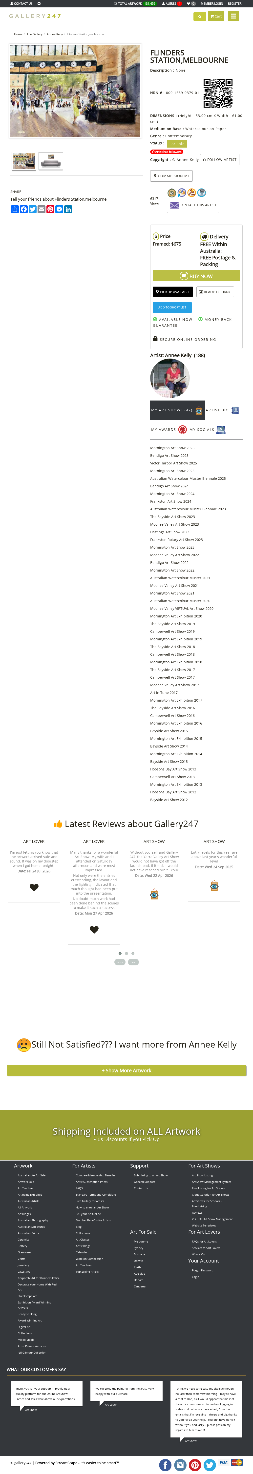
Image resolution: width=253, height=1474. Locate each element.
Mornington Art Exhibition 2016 (176, 723)
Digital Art (24, 1327)
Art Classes (82, 1239)
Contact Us (141, 1188)
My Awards (164, 429)
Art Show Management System (211, 1182)
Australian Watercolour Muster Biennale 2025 (188, 478)
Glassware (24, 1252)
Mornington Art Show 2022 (172, 570)
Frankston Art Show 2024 (170, 501)
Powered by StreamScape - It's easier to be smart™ (77, 1462)
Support (139, 1165)
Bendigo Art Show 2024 (169, 486)
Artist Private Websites (32, 1346)
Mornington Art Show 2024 (172, 493)
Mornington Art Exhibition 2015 (176, 738)
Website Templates (204, 1225)
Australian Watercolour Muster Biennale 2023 (188, 509)
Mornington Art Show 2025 (172, 470)
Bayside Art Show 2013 (169, 761)
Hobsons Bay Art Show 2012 (173, 792)
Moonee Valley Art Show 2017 (174, 685)
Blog (79, 1226)
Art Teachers (25, 1188)
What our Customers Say (36, 1369)
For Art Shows (204, 1165)
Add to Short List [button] (172, 307)
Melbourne (141, 1241)
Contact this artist (198, 205)
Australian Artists (28, 1201)
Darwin (138, 1261)
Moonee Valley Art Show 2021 (174, 585)
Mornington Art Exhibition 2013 (176, 784)
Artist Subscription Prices (91, 1182)
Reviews (197, 1212)
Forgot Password (202, 1270)
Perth (137, 1267)
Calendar (81, 1252)
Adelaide (139, 1273)
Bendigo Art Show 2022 (169, 562)
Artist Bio (218, 410)
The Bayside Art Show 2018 (172, 646)
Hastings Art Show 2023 (169, 532)
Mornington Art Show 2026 (172, 447)
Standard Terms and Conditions (96, 1194)
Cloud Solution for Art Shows (210, 1194)
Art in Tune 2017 (164, 692)
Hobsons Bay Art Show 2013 (173, 769)
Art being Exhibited (30, 1194)
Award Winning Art (30, 1320)
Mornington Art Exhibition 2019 (176, 639)
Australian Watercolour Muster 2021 (180, 577)
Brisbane (139, 1254)
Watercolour (196, 128)
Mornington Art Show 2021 (172, 593)
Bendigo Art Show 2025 (169, 455)
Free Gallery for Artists (90, 1201)
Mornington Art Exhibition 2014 (176, 753)
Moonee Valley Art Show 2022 (174, 555)
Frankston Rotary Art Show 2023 (176, 539)
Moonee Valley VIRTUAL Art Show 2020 (181, 608)
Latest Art (24, 1271)
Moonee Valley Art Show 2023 (174, 524)
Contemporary (178, 136)
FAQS (79, 1188)
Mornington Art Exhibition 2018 (176, 662)
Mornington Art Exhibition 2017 (176, 700)
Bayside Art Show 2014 (169, 746)
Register (234, 3)
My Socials (203, 429)
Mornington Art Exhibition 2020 (176, 616)
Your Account (203, 1260)
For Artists (84, 1165)
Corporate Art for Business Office (39, 1278)
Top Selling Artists (87, 1271)
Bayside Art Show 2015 (169, 730)
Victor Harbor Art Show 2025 (173, 463)
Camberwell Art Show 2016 (172, 715)
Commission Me (173, 175)
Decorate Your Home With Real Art (37, 1287)
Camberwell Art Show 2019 (172, 631)
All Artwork (25, 1207)
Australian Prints (28, 1233)
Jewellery (23, 1265)
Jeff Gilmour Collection (32, 1352)
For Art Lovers (204, 1231)
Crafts (21, 1259)
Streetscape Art (27, 1296)
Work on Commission (89, 1259)
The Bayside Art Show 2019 (172, 623)
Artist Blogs (83, 1246)
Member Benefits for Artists (93, 1220)
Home (18, 34)
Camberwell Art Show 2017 (172, 677)
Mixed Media (26, 1339)
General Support (144, 1182)
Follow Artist (221, 159)
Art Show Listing (202, 1175)
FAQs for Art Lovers (204, 1241)
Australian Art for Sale (31, 1175)
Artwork (23, 1165)
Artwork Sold (26, 1182)
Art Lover (34, 841)
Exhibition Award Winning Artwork (34, 1305)
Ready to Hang (27, 1314)
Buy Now (200, 276)
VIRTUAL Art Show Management (212, 1219)
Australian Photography (33, 1220)
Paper (220, 128)
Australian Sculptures (31, 1226)
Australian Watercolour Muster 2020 (180, 600)
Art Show (154, 841)
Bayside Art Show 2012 (169, 799)
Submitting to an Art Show (151, 1175)
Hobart (138, 1280)
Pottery (22, 1246)
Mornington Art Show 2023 (172, 547)
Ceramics (23, 1239)
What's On (198, 1254)
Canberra (140, 1286)
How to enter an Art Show (92, 1207)
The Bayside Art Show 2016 (172, 708)
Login (195, 1277)
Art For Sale (143, 1231)
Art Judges (24, 1214)
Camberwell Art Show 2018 (172, 654)
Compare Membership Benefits (95, 1175)
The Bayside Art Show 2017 (172, 669)
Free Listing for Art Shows (208, 1188)
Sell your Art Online (88, 1214)
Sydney (138, 1248)
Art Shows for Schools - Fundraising (207, 1203)
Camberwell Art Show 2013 (172, 776)
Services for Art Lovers (206, 1248)
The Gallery (34, 34)
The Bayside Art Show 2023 (172, 516)
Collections (25, 1333)
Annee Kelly (55, 34)
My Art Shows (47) (172, 410)
